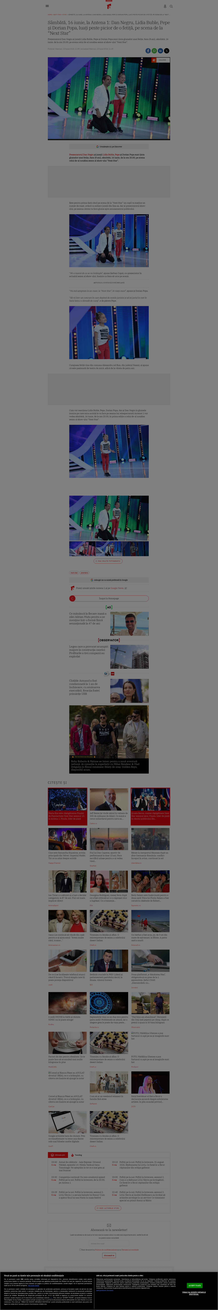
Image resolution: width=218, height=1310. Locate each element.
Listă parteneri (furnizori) (104, 1290)
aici (51, 1298)
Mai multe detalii (33, 1285)
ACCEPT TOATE (195, 1285)
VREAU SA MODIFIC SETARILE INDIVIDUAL (194, 1293)
